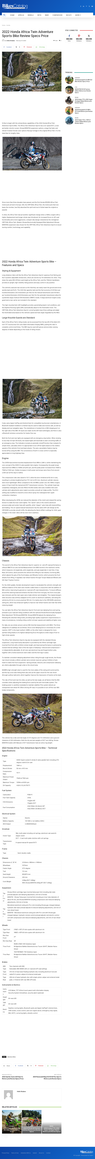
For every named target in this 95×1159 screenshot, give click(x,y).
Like (69, 35)
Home (3, 25)
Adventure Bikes (11, 1057)
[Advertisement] (31, 107)
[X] (89, 6)
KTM (31, 1126)
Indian (51, 1126)
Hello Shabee (11, 40)
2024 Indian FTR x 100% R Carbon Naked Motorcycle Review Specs (83, 121)
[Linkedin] (84, 6)
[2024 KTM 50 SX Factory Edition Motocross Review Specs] (32, 1122)
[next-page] (6, 1136)
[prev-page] (3, 1136)
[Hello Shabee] (3, 40)
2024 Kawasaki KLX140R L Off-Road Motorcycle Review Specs (83, 111)
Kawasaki (11, 1126)
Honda (8, 25)
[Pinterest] (86, 6)
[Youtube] (92, 6)
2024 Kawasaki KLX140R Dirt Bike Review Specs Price (11, 1129)
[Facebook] (81, 6)
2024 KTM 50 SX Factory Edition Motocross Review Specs (32, 1129)
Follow (79, 35)
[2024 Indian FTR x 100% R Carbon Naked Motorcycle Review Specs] (69, 120)
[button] (4, 15)
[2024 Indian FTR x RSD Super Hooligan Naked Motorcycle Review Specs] (51, 1122)
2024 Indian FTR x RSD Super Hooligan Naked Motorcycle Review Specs (51, 1129)
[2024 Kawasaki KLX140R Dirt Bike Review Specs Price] (12, 1122)
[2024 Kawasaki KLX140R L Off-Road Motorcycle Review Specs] (69, 110)
